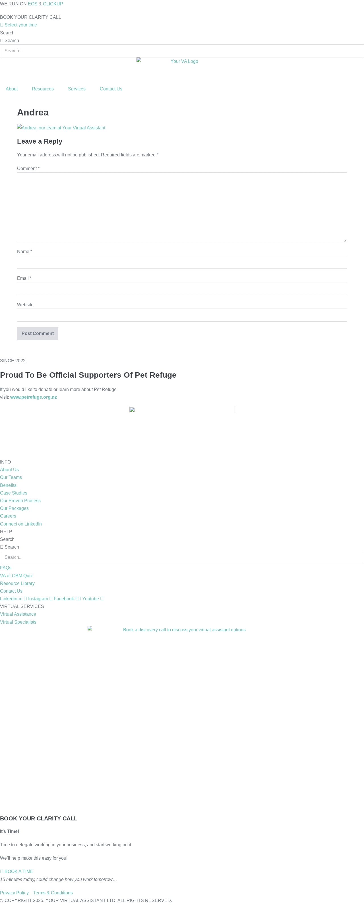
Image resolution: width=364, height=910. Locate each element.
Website (25, 304)
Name (24, 251)
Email (24, 278)
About (12, 88)
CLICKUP (53, 3)
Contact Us (111, 88)
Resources (43, 88)
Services (77, 88)
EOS (33, 3)
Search (7, 32)
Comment (28, 168)
